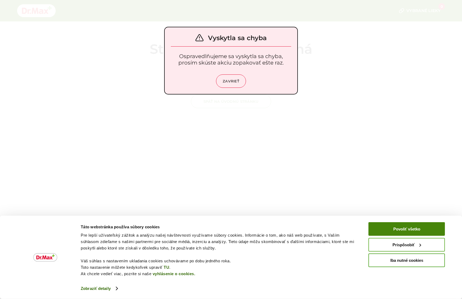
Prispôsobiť (403, 244)
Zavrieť (231, 81)
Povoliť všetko (406, 229)
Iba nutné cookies (406, 260)
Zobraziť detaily (96, 288)
